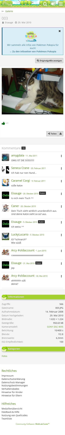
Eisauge (9, 22)
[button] (61, 4)
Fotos (4, 356)
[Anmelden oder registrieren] (53, 4)
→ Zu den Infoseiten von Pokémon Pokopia (32, 51)
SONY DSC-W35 (55, 326)
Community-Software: (32, 424)
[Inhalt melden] (60, 133)
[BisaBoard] (7, 4)
